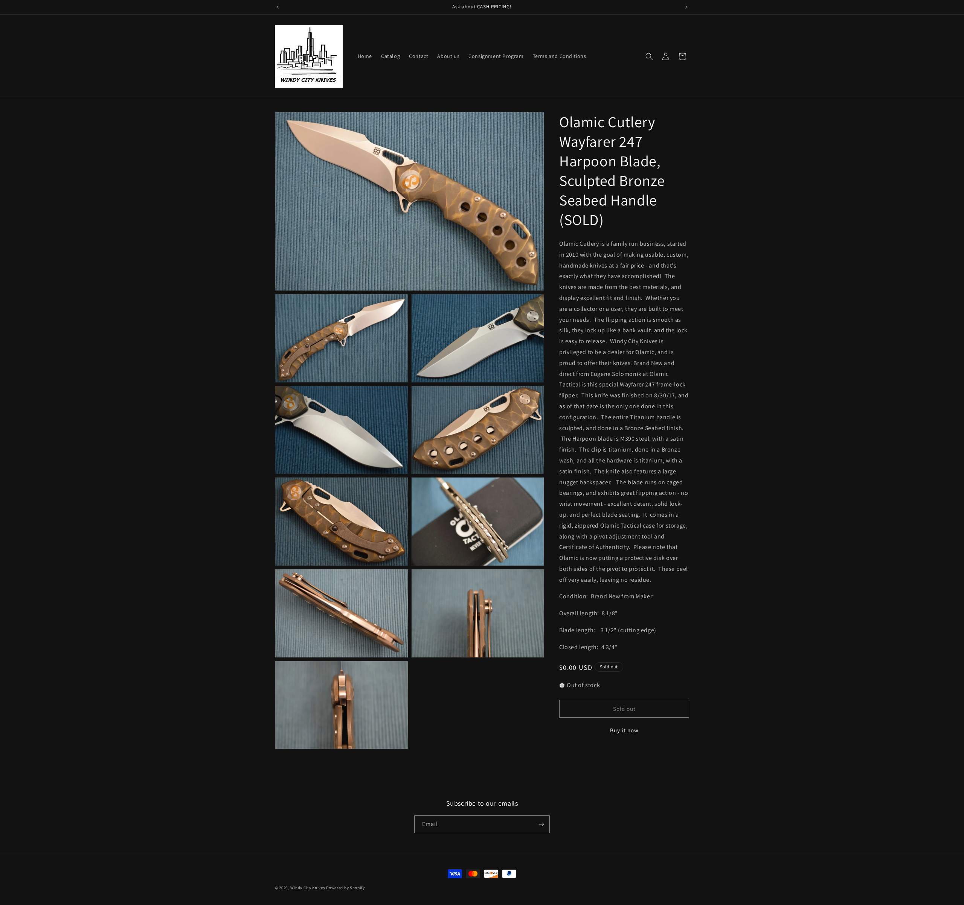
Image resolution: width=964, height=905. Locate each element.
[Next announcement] (686, 7)
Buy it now (624, 730)
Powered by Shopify (345, 887)
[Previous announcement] (277, 7)
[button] (649, 56)
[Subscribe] (541, 824)
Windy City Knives (307, 887)
